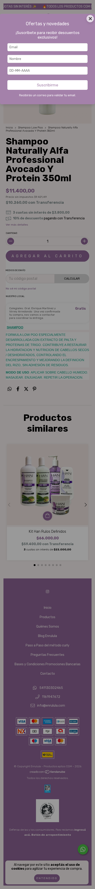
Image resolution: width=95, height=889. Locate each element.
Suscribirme (47, 85)
